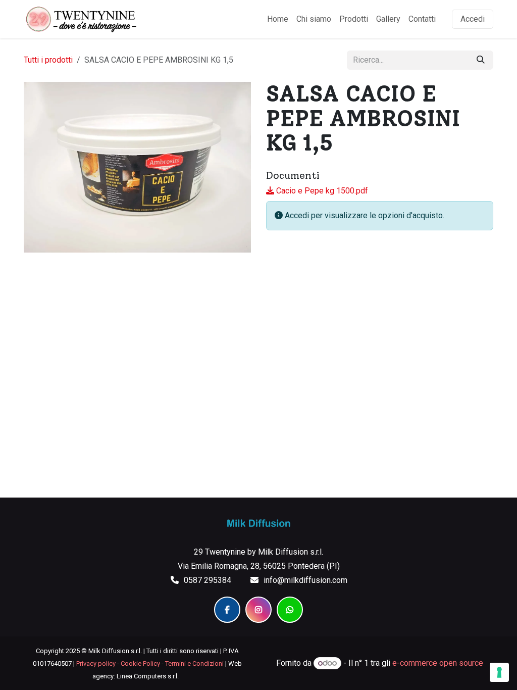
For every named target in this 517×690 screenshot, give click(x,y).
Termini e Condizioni (194, 663)
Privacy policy (96, 663)
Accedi (472, 19)
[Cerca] (480, 60)
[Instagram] (258, 610)
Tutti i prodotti (48, 60)
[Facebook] (227, 610)
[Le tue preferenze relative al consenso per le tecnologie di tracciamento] (499, 672)
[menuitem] (277, 19)
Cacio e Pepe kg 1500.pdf (321, 190)
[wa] (290, 610)
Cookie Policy (140, 663)
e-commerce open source (437, 663)
